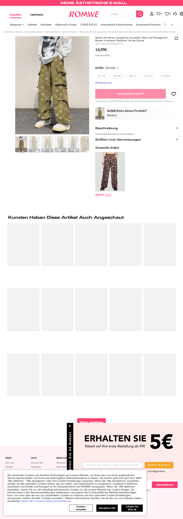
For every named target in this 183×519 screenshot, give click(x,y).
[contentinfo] (99, 195)
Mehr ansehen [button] (91, 422)
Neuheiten (46, 24)
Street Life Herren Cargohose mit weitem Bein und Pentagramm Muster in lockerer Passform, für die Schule (131, 39)
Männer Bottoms (53, 32)
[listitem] (110, 174)
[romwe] (83, 14)
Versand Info (37, 463)
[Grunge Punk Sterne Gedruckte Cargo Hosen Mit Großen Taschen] (110, 171)
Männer (19, 32)
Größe (105, 67)
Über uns (9, 463)
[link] (91, 4)
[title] (91, 217)
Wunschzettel (63, 463)
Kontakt (9, 467)
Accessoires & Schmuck (148, 24)
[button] (174, 94)
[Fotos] (52, 85)
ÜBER (8, 458)
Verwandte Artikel (107, 147)
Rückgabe (36, 467)
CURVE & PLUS (88, 24)
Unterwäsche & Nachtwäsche (116, 24)
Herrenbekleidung (34, 32)
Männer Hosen (70, 32)
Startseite (9, 32)
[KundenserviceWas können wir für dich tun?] (175, 13)
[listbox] (152, 14)
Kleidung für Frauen (66, 24)
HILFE (34, 458)
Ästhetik (32, 24)
